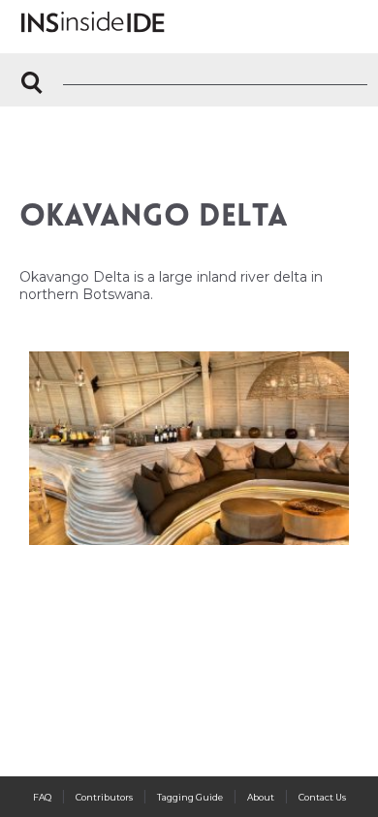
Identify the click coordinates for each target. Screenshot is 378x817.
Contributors (104, 797)
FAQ (42, 797)
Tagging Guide (190, 797)
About (260, 797)
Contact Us (322, 797)
